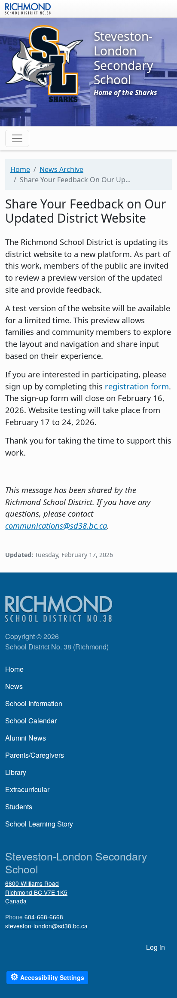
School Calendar (31, 721)
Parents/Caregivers (34, 755)
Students (18, 806)
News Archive (61, 169)
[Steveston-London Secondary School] (44, 62)
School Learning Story (39, 824)
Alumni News (25, 738)
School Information (33, 703)
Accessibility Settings (47, 977)
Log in (155, 947)
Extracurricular (27, 789)
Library (15, 772)
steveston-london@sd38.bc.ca (46, 925)
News (14, 686)
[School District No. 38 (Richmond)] (28, 7)
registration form (137, 386)
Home (20, 169)
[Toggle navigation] (17, 138)
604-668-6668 (43, 916)
